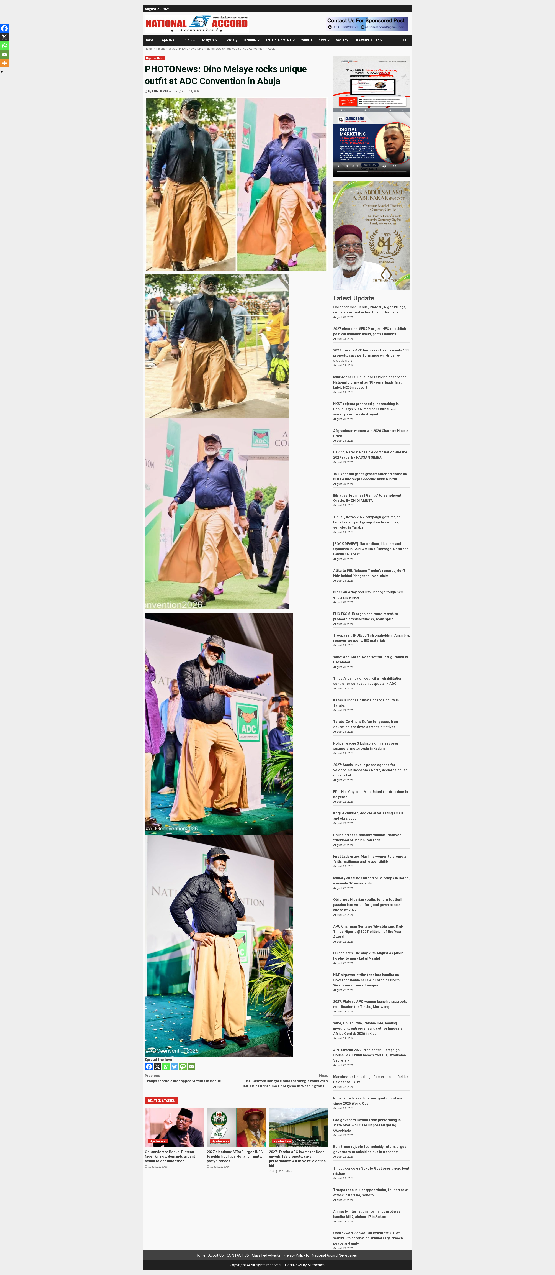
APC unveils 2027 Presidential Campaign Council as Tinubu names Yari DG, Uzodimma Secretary (369, 1055)
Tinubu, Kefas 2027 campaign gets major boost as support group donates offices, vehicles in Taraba (366, 522)
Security (342, 40)
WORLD (306, 40)
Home (149, 40)
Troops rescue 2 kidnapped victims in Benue (183, 1078)
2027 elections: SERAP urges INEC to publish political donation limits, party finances (236, 1127)
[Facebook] (149, 1066)
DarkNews (293, 1264)
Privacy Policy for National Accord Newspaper (320, 1255)
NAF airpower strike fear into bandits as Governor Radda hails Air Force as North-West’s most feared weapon (367, 980)
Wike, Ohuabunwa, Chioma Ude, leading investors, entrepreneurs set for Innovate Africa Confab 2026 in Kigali (368, 1028)
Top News (167, 40)
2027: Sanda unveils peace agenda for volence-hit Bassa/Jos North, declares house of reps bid (370, 770)
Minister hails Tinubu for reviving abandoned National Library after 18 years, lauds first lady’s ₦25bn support (369, 382)
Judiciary (230, 40)
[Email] (191, 1066)
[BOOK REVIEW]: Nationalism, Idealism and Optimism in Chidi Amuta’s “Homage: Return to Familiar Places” (371, 549)
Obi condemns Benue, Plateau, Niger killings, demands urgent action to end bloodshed (174, 1127)
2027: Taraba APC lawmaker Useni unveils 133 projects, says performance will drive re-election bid (298, 1127)
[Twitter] (174, 1066)
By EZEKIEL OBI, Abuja (162, 91)
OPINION (250, 40)
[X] (157, 1066)
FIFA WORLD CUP (366, 40)
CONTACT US (238, 1255)
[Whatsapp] (166, 1066)
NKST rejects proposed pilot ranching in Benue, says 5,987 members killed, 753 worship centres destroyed (366, 409)
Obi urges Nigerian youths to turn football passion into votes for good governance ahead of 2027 (367, 905)
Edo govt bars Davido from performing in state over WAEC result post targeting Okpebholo (367, 1125)
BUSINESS (188, 40)
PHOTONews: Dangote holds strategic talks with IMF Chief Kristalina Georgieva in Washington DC (285, 1080)
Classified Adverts (266, 1255)
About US (216, 1255)
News (322, 40)
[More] (4, 63)
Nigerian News (155, 58)
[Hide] (1, 71)
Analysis (208, 40)
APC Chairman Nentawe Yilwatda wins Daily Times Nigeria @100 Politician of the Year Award (368, 931)
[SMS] (183, 1066)
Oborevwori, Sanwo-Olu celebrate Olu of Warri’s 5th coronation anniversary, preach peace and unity (368, 1238)
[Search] (404, 40)
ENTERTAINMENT (279, 40)
